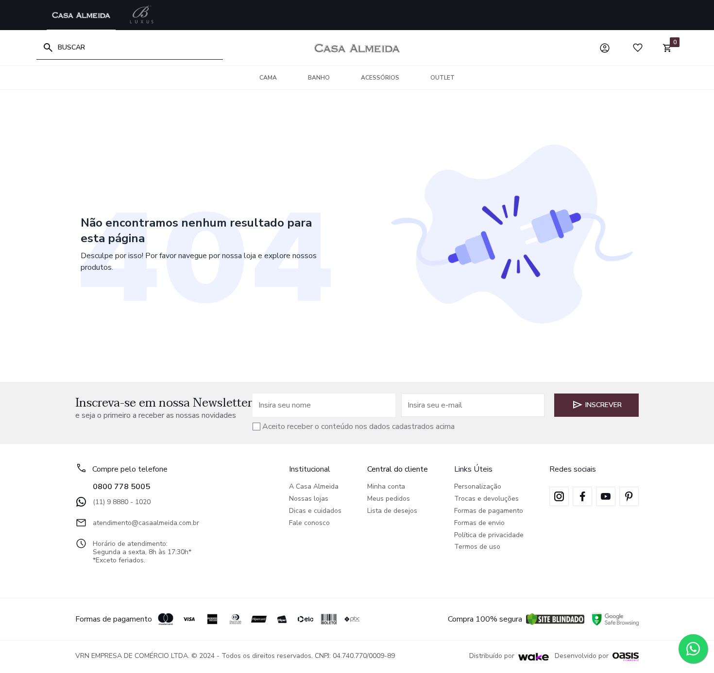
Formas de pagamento (488, 511)
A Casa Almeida (314, 487)
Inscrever (603, 405)
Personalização (477, 487)
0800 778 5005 (121, 486)
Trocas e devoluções (486, 499)
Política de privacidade (489, 535)
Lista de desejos (392, 511)
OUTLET (442, 78)
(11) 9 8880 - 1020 (122, 502)
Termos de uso (477, 547)
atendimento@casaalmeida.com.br (146, 522)
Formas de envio (479, 523)
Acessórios (380, 78)
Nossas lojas (308, 499)
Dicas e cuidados (315, 511)
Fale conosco (309, 523)
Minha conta (386, 487)
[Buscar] (48, 47)
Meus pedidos (388, 499)
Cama (268, 78)
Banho (319, 78)
